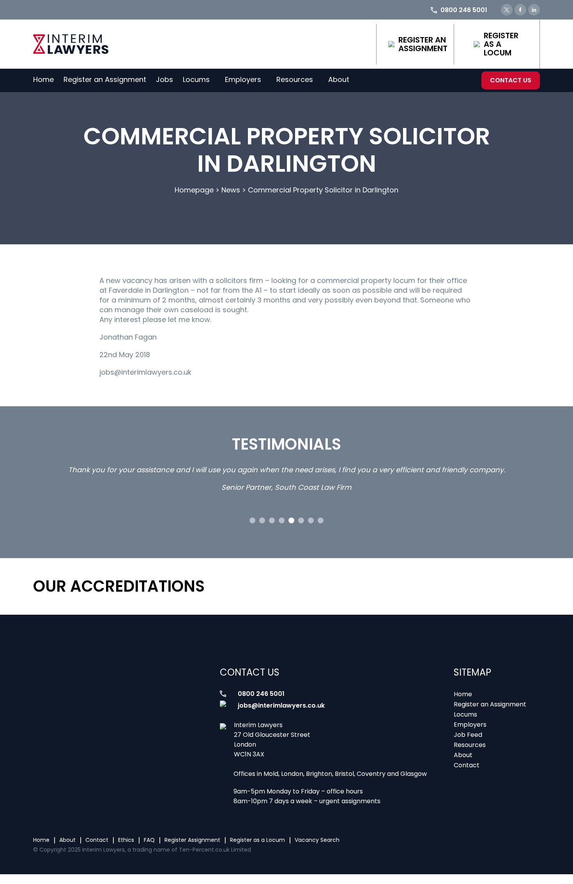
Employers (243, 79)
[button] (252, 520)
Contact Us (510, 80)
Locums (196, 79)
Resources (294, 79)
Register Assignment (192, 840)
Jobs (164, 79)
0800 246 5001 (261, 693)
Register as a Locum (501, 44)
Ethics (126, 840)
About (338, 79)
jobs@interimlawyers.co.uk (281, 705)
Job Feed (468, 734)
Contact (466, 765)
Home (43, 79)
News (230, 190)
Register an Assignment (422, 44)
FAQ (149, 840)
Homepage (194, 190)
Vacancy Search (317, 840)
